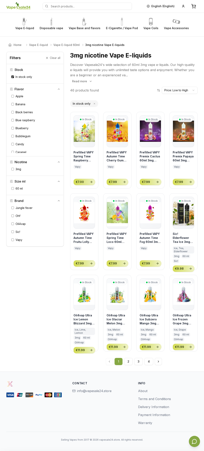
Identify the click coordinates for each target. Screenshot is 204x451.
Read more (79, 81)
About (142, 391)
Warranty (145, 423)
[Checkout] (194, 6)
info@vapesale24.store (94, 391)
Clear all (55, 58)
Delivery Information (153, 407)
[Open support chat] (194, 441)
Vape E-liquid (38, 45)
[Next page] (158, 361)
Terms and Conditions (154, 399)
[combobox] (180, 90)
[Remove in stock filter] (94, 104)
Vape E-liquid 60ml (66, 45)
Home (18, 45)
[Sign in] (183, 6)
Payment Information (154, 415)
